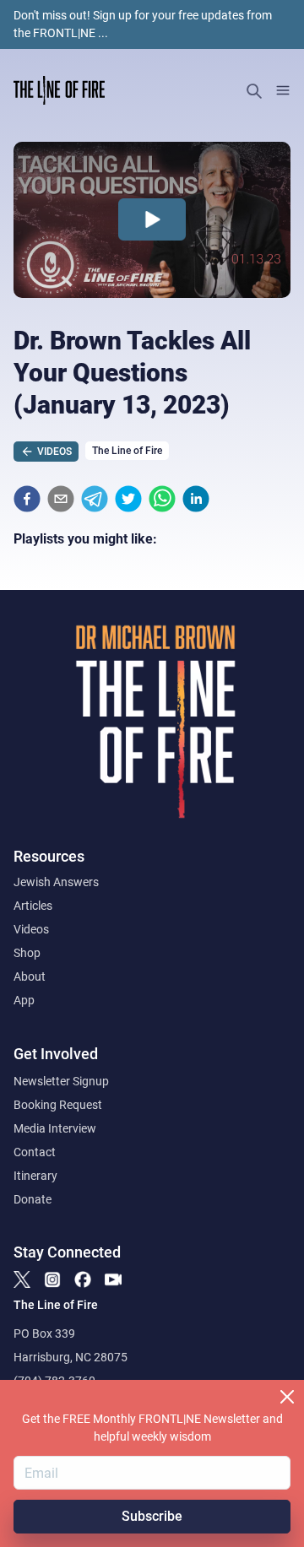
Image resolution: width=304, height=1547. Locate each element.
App (24, 1000)
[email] (60, 498)
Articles (33, 905)
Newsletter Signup (61, 1081)
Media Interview (55, 1128)
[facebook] (27, 498)
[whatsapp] (162, 498)
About (30, 976)
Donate (33, 1199)
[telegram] (94, 498)
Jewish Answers (56, 882)
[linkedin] (195, 498)
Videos (31, 929)
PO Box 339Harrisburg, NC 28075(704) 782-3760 (71, 1357)
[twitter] (128, 498)
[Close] (287, 1397)
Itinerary (35, 1175)
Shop (27, 953)
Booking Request (58, 1105)
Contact (35, 1152)
